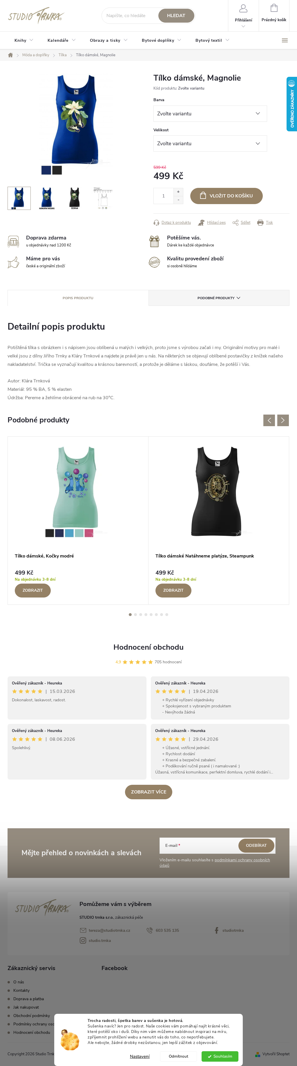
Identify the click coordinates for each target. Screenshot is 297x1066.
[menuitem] (24, 41)
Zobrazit (33, 590)
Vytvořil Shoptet (275, 1054)
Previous (269, 420)
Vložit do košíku (231, 196)
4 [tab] (145, 614)
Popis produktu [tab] (78, 298)
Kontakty (21, 990)
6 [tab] (156, 614)
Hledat (176, 15)
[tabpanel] (78, 520)
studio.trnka (100, 940)
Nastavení (140, 1056)
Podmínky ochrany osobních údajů (44, 1024)
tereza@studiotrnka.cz (109, 930)
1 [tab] (130, 614)
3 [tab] (140, 614)
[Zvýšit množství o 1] (178, 192)
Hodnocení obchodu (148, 647)
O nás (18, 982)
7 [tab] (161, 614)
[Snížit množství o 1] (178, 200)
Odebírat (256, 845)
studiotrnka (233, 930)
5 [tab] (151, 614)
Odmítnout (178, 1056)
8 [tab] (166, 614)
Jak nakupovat (26, 1007)
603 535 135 (167, 930)
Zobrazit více (148, 792)
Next (283, 420)
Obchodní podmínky (31, 1015)
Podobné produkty (216, 298)
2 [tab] (135, 614)
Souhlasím (222, 1056)
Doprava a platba (28, 999)
